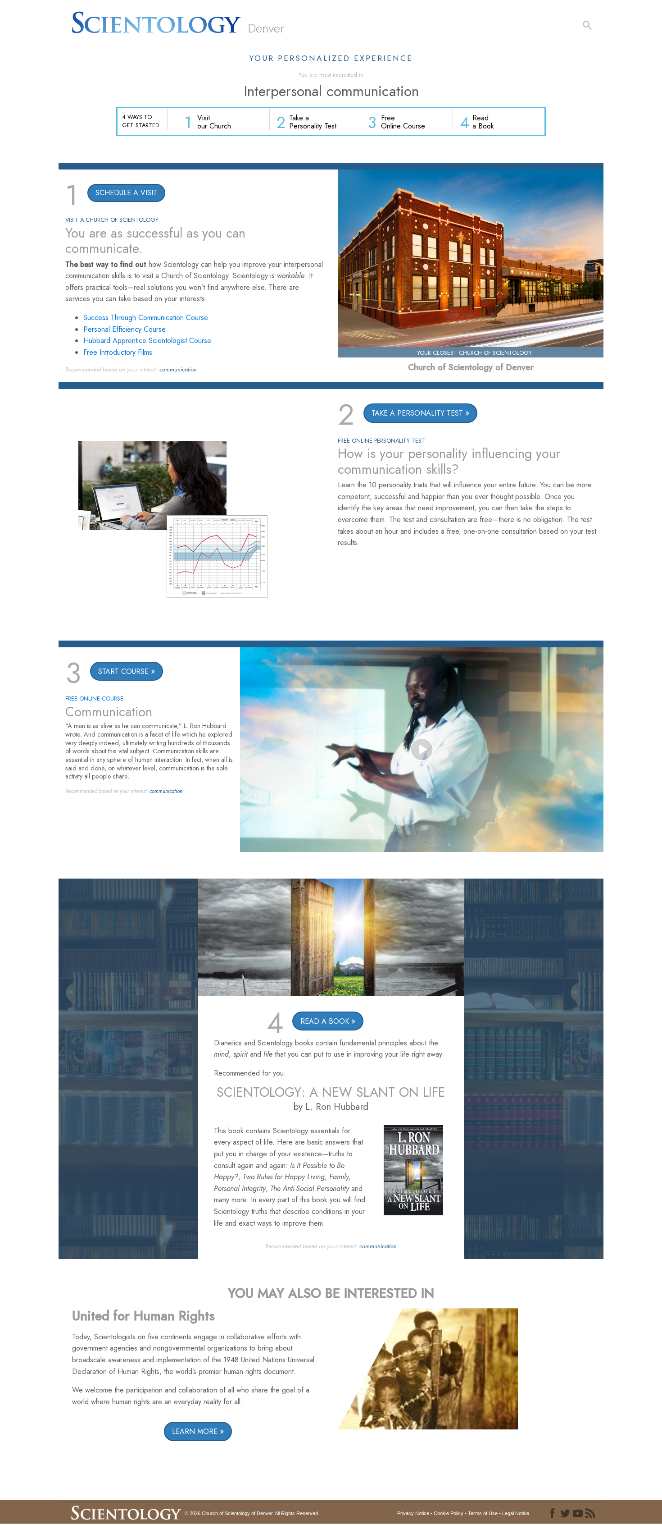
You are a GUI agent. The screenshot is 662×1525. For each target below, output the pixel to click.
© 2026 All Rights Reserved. (252, 1513)
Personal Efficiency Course (124, 329)
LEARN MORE (195, 1431)
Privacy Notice (413, 1513)
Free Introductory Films (117, 352)
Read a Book (483, 122)
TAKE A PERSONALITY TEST (417, 413)
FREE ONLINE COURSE (94, 698)
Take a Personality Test (312, 122)
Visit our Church (214, 122)
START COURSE (123, 671)
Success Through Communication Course (145, 317)
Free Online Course (403, 122)
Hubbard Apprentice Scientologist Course (147, 340)
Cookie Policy (448, 1513)
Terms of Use (483, 1513)
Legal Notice (515, 1513)
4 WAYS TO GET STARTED (140, 121)
